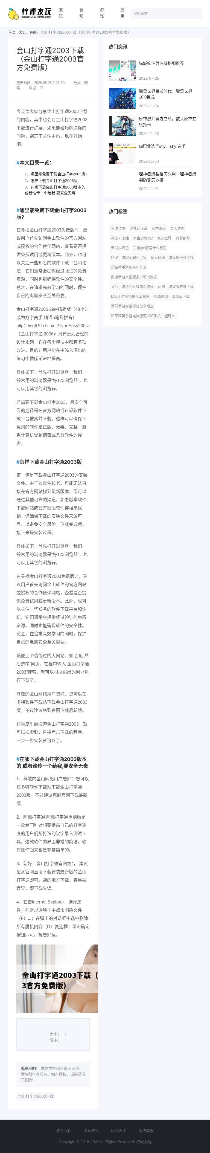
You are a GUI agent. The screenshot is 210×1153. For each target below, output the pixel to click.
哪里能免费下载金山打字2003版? (59, 174)
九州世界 (164, 238)
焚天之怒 (177, 228)
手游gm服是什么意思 (150, 248)
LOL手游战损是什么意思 (130, 296)
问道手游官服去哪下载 (176, 287)
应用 (122, 12)
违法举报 (146, 1130)
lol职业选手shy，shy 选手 (162, 146)
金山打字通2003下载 (36, 1096)
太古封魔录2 (143, 238)
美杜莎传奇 (138, 228)
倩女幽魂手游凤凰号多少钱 (172, 258)
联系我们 (64, 1130)
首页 (12, 32)
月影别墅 (183, 238)
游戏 (102, 12)
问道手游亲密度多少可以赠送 (134, 277)
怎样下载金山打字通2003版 (54, 180)
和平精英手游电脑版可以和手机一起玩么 (143, 316)
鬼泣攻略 (118, 228)
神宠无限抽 (120, 238)
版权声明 (118, 1130)
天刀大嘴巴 (120, 248)
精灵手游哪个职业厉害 (129, 258)
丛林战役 (159, 228)
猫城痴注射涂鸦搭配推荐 (161, 63)
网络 (34, 32)
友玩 (61, 12)
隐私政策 (91, 1130)
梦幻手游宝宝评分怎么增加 (132, 306)
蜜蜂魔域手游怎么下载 (171, 296)
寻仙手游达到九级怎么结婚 (132, 287)
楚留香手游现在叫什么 (129, 267)
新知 (81, 12)
